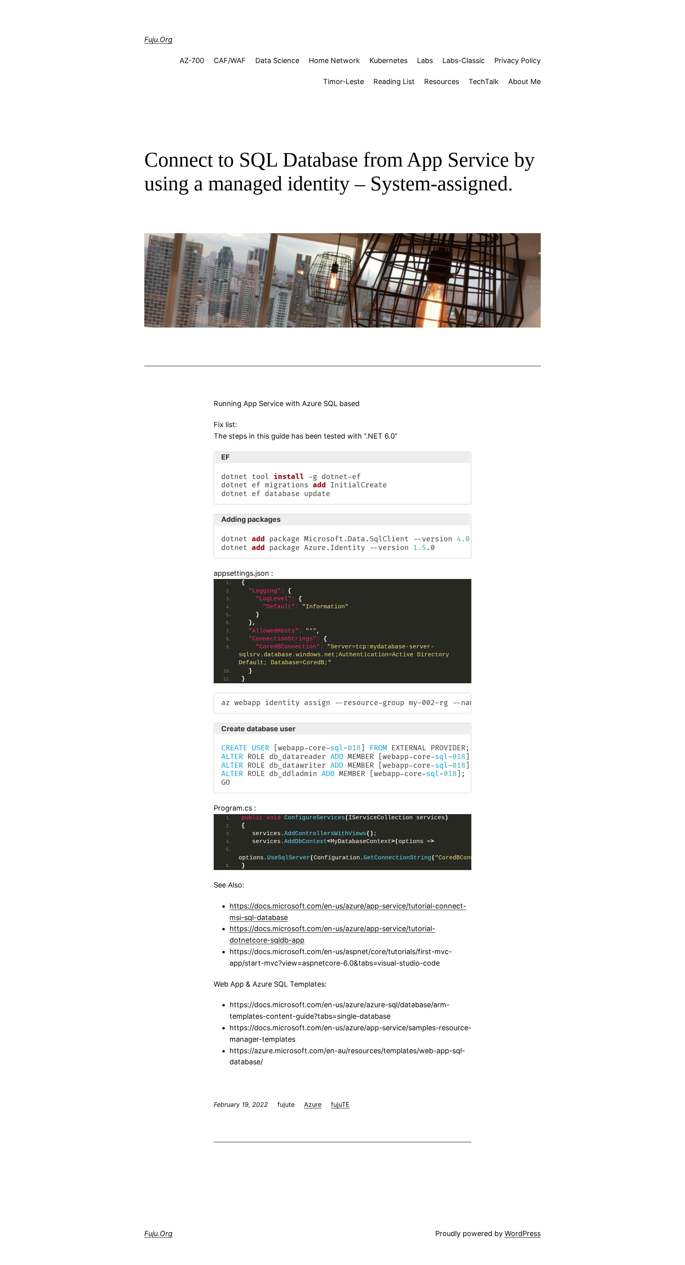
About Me (524, 81)
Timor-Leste (343, 81)
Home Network (334, 60)
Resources (441, 81)
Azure (312, 1104)
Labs (425, 60)
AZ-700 (192, 60)
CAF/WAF (230, 60)
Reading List (394, 81)
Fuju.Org (158, 39)
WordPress (523, 1233)
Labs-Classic (463, 60)
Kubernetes (388, 60)
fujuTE (340, 1104)
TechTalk (484, 81)
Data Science (277, 60)
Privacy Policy (517, 60)
